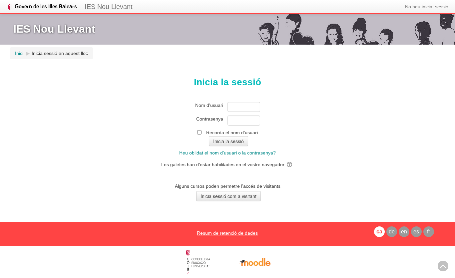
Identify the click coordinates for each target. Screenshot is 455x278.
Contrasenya (209, 119)
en (404, 231)
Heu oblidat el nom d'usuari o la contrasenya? (227, 152)
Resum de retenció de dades (227, 233)
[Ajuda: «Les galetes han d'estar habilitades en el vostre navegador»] (290, 164)
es (416, 231)
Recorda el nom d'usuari (232, 132)
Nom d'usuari (209, 105)
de (392, 231)
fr (428, 231)
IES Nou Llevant (109, 6)
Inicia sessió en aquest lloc (60, 53)
